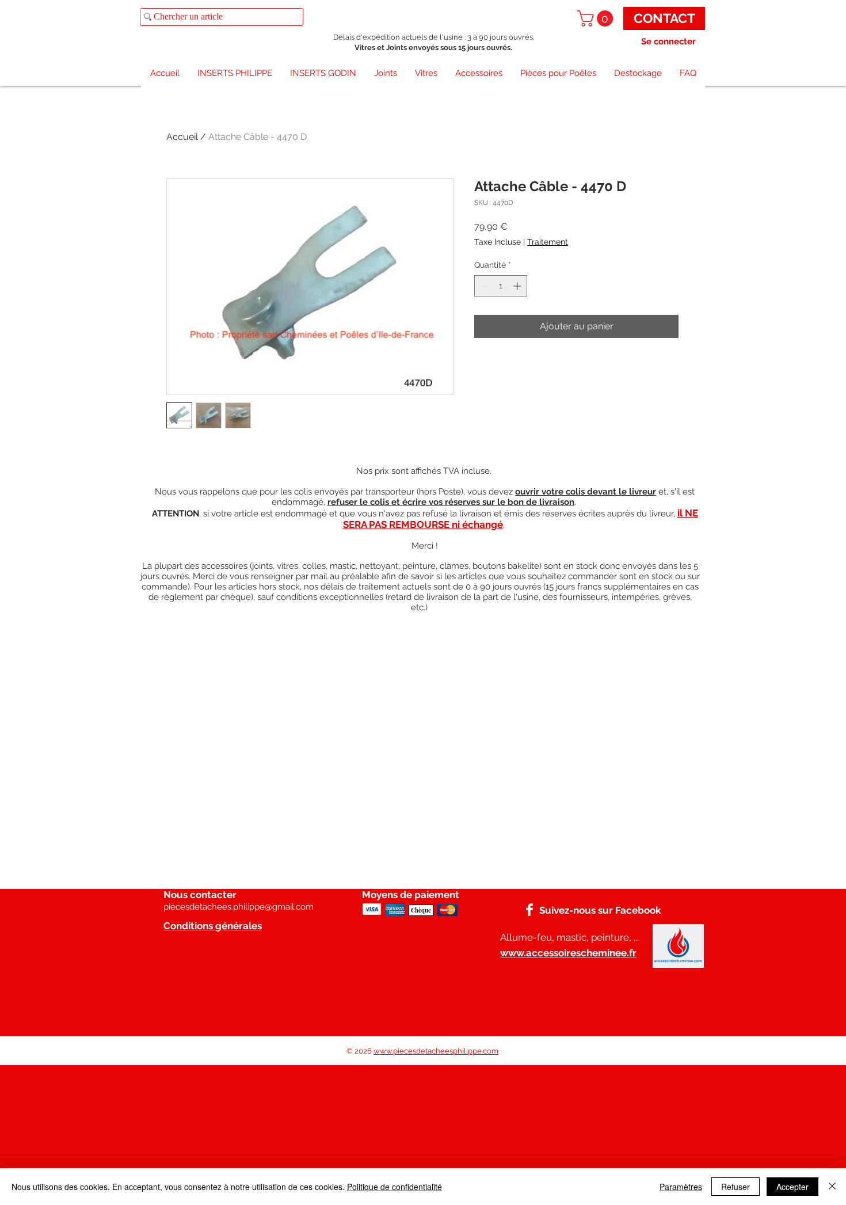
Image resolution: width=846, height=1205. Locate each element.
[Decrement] (483, 286)
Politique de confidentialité (394, 1186)
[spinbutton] (500, 286)
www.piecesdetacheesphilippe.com (436, 1051)
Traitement (547, 241)
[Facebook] (529, 909)
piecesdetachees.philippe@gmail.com (238, 907)
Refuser (735, 1186)
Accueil (182, 136)
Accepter (792, 1186)
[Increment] (518, 286)
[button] (597, 18)
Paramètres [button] (681, 1186)
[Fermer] (832, 1186)
